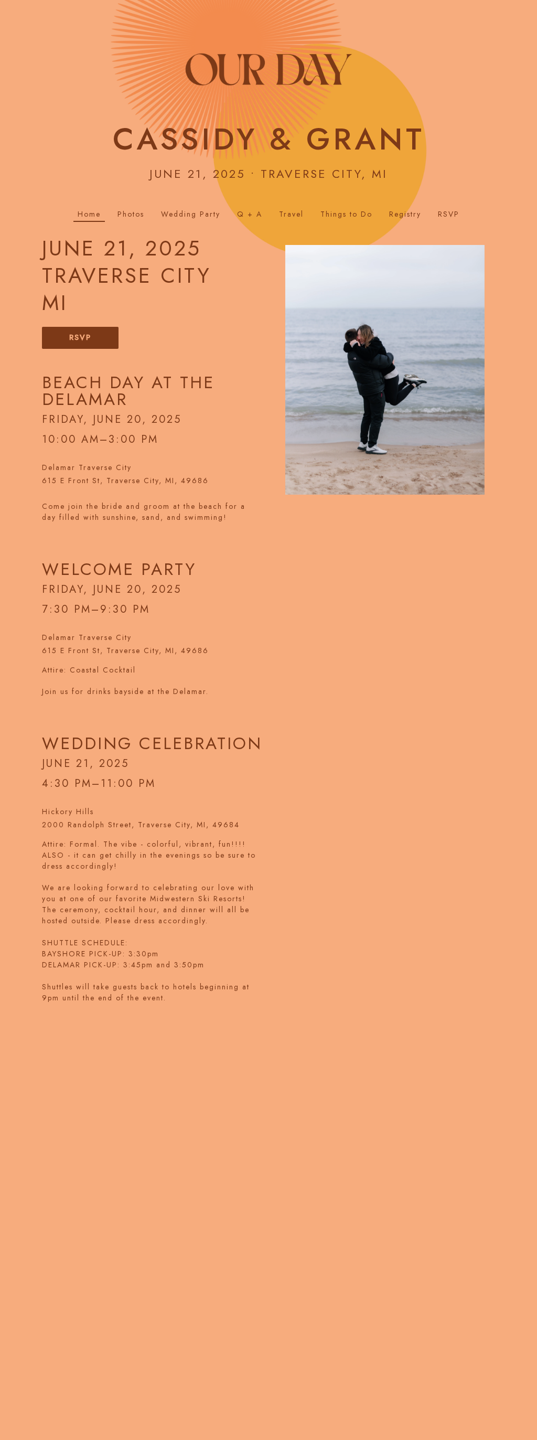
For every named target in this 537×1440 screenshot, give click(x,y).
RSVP (80, 337)
